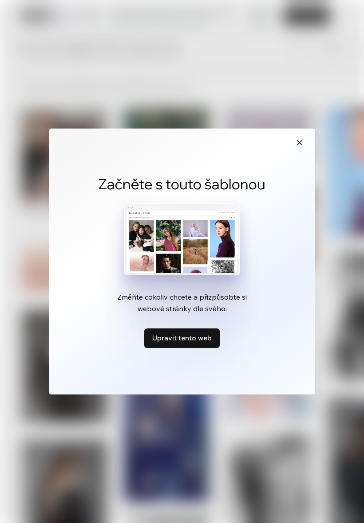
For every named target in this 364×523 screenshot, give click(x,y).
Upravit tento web (182, 337)
